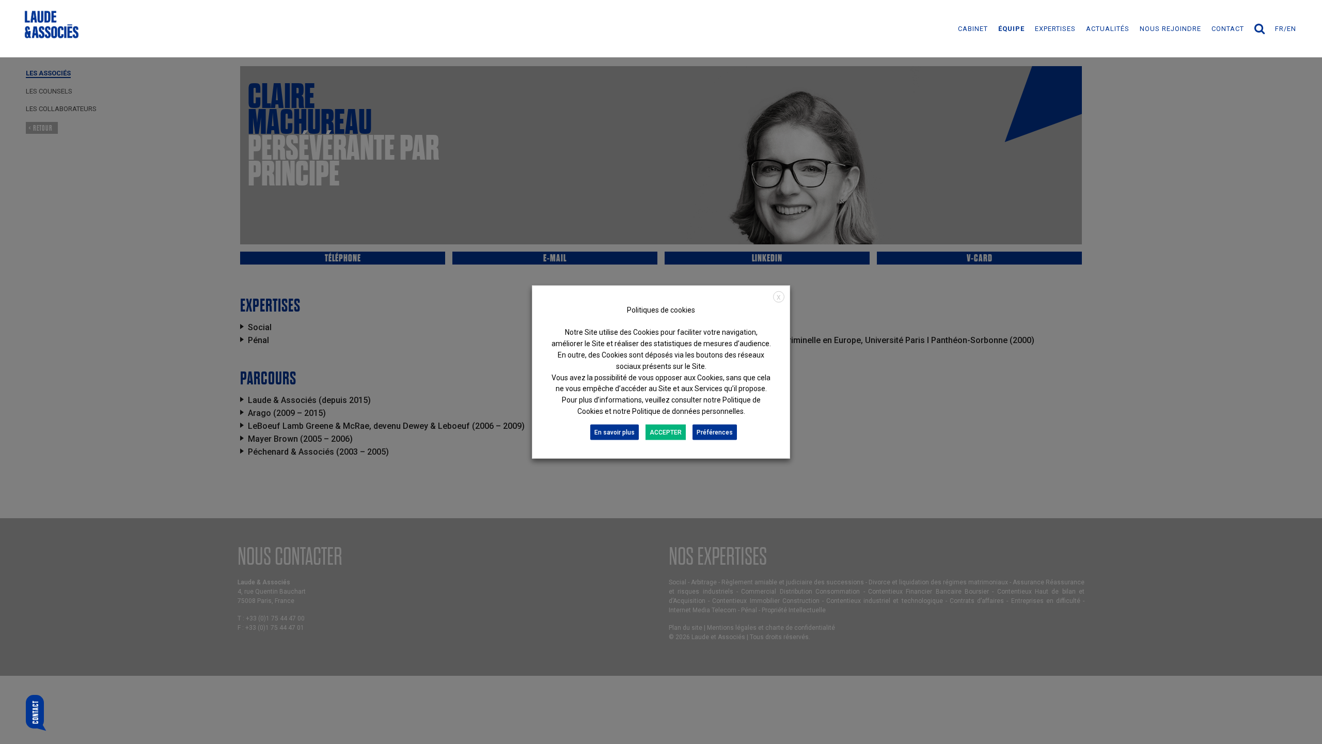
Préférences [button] (715, 432)
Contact (1227, 29)
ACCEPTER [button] (666, 432)
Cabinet (973, 29)
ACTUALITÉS (1107, 29)
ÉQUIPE (1011, 29)
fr (1279, 29)
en (1291, 29)
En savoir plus (614, 432)
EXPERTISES (1055, 29)
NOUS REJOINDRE (1170, 29)
